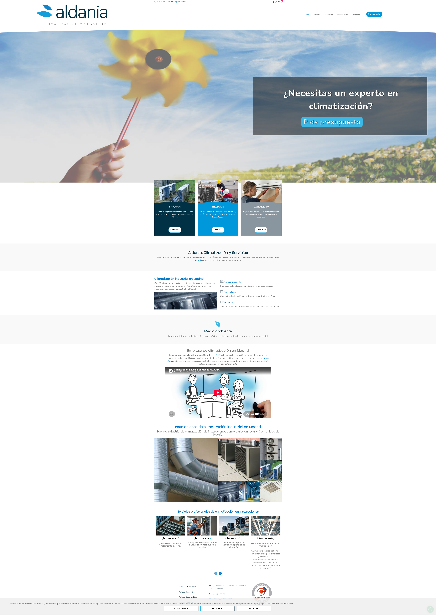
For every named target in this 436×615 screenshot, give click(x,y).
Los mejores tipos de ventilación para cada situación (234, 535)
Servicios (329, 15)
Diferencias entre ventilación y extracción (265, 535)
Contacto (356, 15)
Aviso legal (191, 578)
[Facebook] (273, 1)
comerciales (229, 352)
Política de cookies (284, 603)
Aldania (317, 15)
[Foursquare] (282, 1)
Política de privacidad (188, 588)
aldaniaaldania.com (222, 589)
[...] (270, 559)
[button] (16, 320)
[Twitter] (276, 1)
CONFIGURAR (181, 608)
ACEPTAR (254, 608)
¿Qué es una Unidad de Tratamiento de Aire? (170, 535)
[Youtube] (279, 1)
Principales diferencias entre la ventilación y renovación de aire (202, 535)
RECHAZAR (217, 608)
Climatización (342, 15)
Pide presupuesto (332, 122)
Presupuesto (374, 14)
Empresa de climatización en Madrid (218, 341)
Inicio (308, 15)
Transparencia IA (186, 593)
